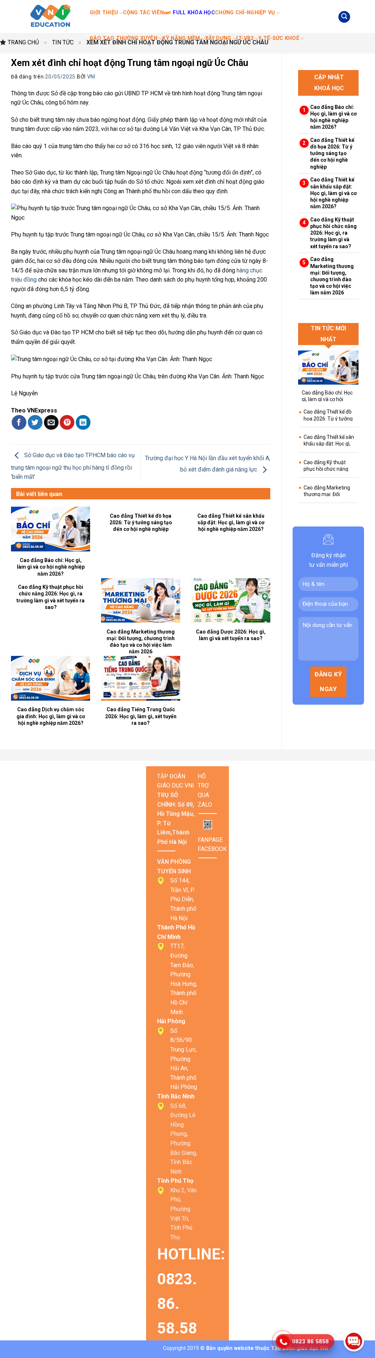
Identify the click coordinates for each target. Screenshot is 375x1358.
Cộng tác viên (143, 13)
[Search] (344, 17)
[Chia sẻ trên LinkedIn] (83, 422)
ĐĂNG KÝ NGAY (328, 682)
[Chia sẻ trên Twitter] (35, 422)
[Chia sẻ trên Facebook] (19, 422)
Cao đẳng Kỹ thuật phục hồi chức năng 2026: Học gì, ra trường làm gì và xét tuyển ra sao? (50, 597)
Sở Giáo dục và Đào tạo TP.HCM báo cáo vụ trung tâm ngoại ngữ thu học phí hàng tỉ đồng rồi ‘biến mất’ (73, 466)
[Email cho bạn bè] (51, 422)
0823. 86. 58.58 (179, 1303)
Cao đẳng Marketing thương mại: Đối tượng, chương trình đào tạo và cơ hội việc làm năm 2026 (141, 642)
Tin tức (63, 42)
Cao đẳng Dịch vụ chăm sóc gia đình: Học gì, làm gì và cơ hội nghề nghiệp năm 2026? (50, 716)
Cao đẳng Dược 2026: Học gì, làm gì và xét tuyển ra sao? (231, 635)
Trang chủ (23, 42)
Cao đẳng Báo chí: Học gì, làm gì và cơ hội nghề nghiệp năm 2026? (51, 566)
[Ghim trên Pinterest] (67, 422)
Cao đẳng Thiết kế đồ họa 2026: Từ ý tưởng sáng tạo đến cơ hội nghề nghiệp (140, 522)
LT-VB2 (245, 38)
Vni (91, 77)
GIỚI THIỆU (104, 13)
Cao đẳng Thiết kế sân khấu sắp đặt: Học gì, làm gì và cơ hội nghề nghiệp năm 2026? (230, 522)
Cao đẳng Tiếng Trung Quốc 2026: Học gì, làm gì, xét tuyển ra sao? (141, 716)
